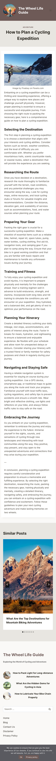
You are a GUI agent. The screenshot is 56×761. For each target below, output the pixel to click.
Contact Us (9, 727)
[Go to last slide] (7, 584)
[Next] (49, 584)
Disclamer (8, 731)
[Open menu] (50, 10)
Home (6, 718)
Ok (21, 757)
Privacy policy (32, 757)
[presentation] (28, 576)
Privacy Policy (10, 735)
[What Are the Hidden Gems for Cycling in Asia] (7, 685)
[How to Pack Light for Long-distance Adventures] (7, 675)
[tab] (22, 632)
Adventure (28, 27)
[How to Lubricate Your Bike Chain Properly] (7, 696)
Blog (5, 722)
